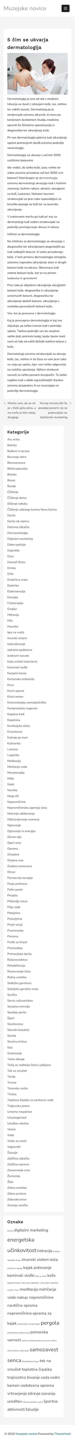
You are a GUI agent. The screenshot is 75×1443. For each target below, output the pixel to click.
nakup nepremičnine (35, 1297)
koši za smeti (41, 1276)
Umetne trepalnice (19, 1112)
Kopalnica (13, 720)
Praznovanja (15, 931)
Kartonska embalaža (20, 679)
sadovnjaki (24, 1350)
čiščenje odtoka (17, 504)
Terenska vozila (17, 1088)
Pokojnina (13, 913)
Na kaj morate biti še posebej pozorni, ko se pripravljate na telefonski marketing (52, 410)
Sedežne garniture (19, 983)
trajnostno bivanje (23, 1377)
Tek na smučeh (17, 1071)
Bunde (11, 486)
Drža (10, 574)
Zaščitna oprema (18, 1164)
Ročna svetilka (17, 977)
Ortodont (13, 854)
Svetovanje (14, 1053)
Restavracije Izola (19, 971)
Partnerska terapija (20, 878)
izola (54, 1259)
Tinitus (12, 1094)
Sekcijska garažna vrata (22, 989)
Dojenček (13, 550)
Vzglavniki (14, 1147)
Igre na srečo (15, 632)
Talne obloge (16, 1059)
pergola (50, 1322)
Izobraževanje (16, 644)
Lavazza (12, 749)
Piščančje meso (17, 901)
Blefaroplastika (17, 469)
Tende (11, 1077)
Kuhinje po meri (17, 738)
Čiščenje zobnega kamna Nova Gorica (32, 510)
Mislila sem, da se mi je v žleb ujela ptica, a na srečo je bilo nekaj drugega (22, 410)
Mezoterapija (16, 773)
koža (51, 1275)
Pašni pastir (15, 890)
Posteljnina (14, 919)
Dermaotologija (17, 533)
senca (14, 1360)
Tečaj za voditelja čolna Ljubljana (29, 1065)
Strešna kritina (17, 1042)
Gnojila (12, 609)
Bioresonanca (16, 463)
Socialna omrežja (18, 1007)
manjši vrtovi (13, 1290)
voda (45, 1377)
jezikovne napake (15, 1268)
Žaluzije (12, 1153)
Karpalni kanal (16, 673)
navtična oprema (22, 1305)
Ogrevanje (14, 825)
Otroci (11, 872)
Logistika (13, 755)
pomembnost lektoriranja (18, 1332)
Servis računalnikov (20, 1001)
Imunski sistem (17, 638)
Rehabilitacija (16, 966)
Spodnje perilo (16, 1012)
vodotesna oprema (37, 1385)
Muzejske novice (25, 8)
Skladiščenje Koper (30, 1361)
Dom (10, 556)
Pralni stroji (15, 925)
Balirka (12, 445)
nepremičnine (19, 1313)
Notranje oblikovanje (21, 814)
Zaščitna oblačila (18, 1159)
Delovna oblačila (18, 527)
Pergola (12, 895)
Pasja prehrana (17, 884)
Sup (9, 1047)
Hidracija (13, 615)
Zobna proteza (16, 1194)
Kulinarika (14, 743)
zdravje (34, 1393)
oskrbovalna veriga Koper (28, 1324)
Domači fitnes (16, 562)
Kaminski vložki (17, 667)
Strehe (11, 1036)
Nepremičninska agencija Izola (27, 808)
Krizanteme (14, 732)
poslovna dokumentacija (32, 1340)
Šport (11, 1018)
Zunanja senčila (17, 1205)
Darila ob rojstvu (18, 521)
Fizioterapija (15, 603)
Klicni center (15, 697)
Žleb (10, 1182)
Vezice (11, 1129)
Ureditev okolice (18, 1123)
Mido (10, 778)
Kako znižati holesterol (22, 662)
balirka (10, 1230)
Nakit (10, 784)
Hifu (10, 621)
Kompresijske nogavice (22, 708)
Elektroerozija (16, 591)
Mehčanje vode (17, 767)
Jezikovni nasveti (18, 656)
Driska (11, 568)
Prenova (12, 936)
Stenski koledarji (18, 1030)
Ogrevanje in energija (21, 831)
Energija (12, 597)
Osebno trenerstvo (19, 866)
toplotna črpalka (37, 1369)
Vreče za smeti (17, 1141)
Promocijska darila (19, 954)
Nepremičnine (16, 802)
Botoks (12, 474)
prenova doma (50, 1340)
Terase (11, 1083)
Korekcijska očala (18, 726)
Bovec (11, 480)
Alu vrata (13, 439)
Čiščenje (12, 492)
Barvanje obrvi (16, 457)
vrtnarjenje (17, 1393)
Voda (10, 1135)
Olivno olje (14, 837)
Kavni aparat (15, 691)
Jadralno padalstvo (19, 650)
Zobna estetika (17, 1188)
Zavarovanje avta (18, 1170)
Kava (10, 685)
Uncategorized (16, 1118)
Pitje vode (13, 907)
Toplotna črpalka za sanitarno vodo (30, 1100)
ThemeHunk (62, 1434)
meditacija (29, 1289)
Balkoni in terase (18, 451)
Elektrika (13, 586)
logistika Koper (14, 1282)
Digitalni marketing (20, 539)
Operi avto (14, 843)
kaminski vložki (20, 1275)
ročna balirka (13, 1350)
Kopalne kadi (15, 714)
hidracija (44, 1251)
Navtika (12, 790)
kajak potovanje (37, 1267)
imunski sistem (35, 1259)
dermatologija (48, 178)
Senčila (12, 995)
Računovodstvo (17, 960)
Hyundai (12, 626)
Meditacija (14, 761)
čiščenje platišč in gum (33, 1402)
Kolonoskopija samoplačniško (26, 702)
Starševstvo (15, 1024)
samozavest (44, 1349)
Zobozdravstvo (17, 1199)
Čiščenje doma (17, 498)
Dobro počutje (16, 545)
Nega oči (13, 796)
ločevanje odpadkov (30, 1282)
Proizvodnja (15, 948)
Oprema (12, 849)
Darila (11, 515)
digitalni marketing (31, 1230)
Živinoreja (13, 1176)
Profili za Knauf (17, 942)
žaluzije (32, 1409)
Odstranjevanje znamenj (23, 819)
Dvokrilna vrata (17, 580)
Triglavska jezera (18, 1106)
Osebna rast (15, 860)
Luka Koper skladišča (49, 1282)
